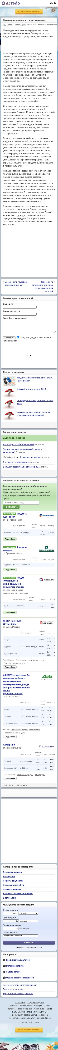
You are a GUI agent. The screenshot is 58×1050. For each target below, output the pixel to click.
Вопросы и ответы (15, 966)
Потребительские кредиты (14, 663)
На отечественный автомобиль (18, 893)
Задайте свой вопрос (14, 438)
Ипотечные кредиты (24, 660)
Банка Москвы (13, 627)
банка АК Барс (13, 696)
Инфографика (25, 1009)
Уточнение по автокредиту (16, 462)
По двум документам (13, 881)
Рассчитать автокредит (13, 989)
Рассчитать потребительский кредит (20, 985)
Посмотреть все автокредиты (15, 785)
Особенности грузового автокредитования (16, 283)
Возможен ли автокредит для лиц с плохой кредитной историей (42, 286)
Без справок (9, 876)
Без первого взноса (12, 872)
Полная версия (22, 947)
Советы (47, 1006)
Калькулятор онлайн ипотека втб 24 (29, 1012)
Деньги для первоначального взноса (30, 1015)
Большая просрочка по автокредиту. (21, 467)
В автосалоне (9, 898)
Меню (53, 3)
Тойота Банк (12, 457)
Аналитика (39, 1009)
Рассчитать (29, 943)
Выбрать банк (36, 947)
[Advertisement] (29, 45)
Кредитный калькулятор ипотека (18, 993)
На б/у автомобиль (12, 889)
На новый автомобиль (13, 885)
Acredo (4, 24)
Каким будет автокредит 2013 (31, 389)
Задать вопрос (13, 972)
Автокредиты (38, 660)
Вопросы (11, 1009)
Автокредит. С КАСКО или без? (18, 444)
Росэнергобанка (13, 748)
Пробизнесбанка (14, 553)
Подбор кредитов (36, 1003)
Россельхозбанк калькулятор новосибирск (30, 1018)
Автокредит (9, 745)
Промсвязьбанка (14, 520)
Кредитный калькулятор (18, 960)
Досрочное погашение (30, 457)
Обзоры (38, 1006)
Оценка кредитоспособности (20, 978)
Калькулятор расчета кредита (18, 905)
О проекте (20, 1003)
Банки (49, 1009)
